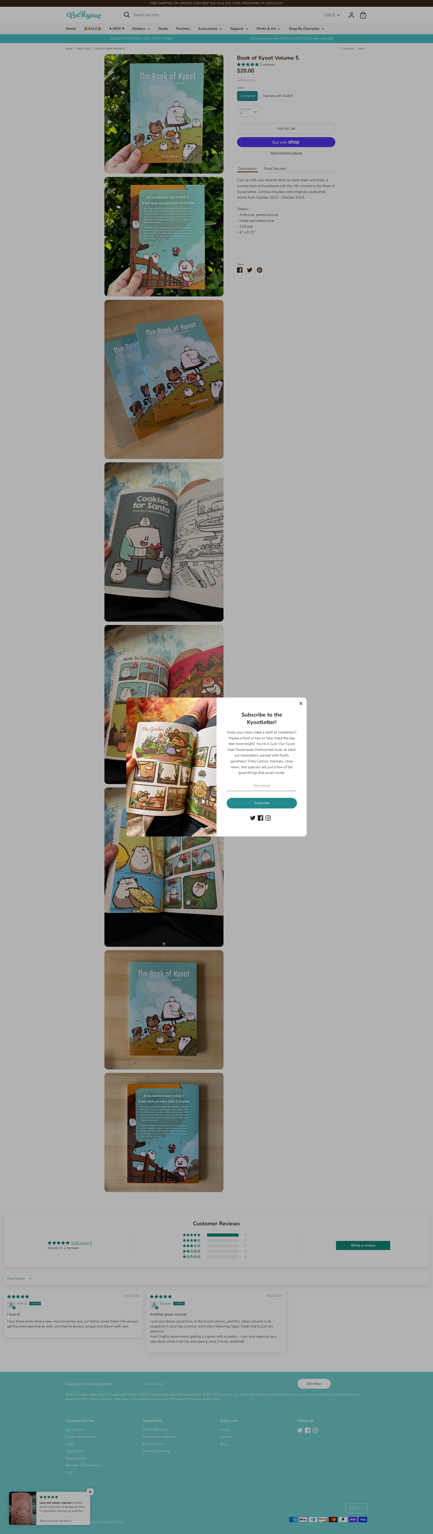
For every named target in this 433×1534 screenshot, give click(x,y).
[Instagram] (268, 817)
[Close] (301, 703)
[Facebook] (260, 817)
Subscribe (262, 803)
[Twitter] (253, 817)
